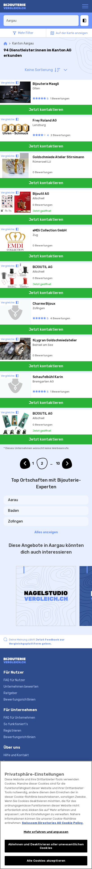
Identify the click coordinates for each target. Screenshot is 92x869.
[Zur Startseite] (21, 6)
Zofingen (15, 521)
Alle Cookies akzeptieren (46, 860)
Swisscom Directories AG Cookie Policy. (52, 823)
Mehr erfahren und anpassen (46, 831)
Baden (13, 510)
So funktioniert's (16, 724)
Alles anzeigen (46, 532)
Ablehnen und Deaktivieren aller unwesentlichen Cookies (46, 846)
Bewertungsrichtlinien (20, 699)
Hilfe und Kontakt (16, 755)
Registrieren (12, 731)
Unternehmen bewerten (21, 686)
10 (58, 463)
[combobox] (41, 20)
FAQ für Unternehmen (19, 718)
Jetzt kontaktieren (46, 109)
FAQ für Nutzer (14, 680)
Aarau (13, 500)
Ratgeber (10, 693)
